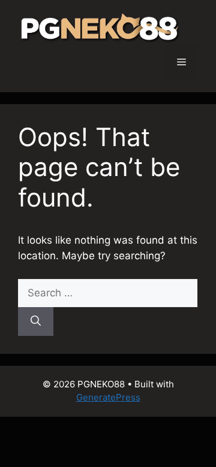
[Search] (35, 321)
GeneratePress (108, 397)
